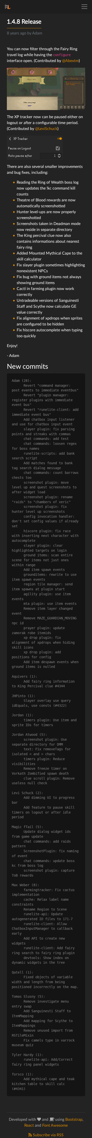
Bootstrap (73, 1120)
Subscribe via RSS (48, 1135)
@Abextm (70, 61)
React (29, 1125)
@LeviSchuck (46, 129)
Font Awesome (55, 1125)
